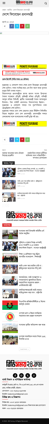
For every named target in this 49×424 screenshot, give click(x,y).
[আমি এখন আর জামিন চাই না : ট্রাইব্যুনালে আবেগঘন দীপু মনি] (9, 184)
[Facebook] (11, 26)
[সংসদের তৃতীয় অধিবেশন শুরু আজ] (10, 328)
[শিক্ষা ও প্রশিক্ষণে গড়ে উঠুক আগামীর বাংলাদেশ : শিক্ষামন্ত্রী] (10, 257)
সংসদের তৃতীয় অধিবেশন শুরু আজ (32, 324)
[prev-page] (3, 205)
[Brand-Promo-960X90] (24, 66)
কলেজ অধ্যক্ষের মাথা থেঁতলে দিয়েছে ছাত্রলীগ (13, 154)
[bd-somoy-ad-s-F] (24, 73)
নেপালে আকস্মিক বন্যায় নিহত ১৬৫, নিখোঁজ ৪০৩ (32, 337)
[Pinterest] (22, 26)
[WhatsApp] (27, 26)
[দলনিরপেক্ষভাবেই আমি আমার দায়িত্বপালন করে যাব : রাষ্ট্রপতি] (9, 197)
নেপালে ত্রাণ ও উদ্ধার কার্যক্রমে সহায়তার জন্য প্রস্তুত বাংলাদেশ (30, 314)
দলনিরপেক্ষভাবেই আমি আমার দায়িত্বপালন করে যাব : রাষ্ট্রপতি (30, 291)
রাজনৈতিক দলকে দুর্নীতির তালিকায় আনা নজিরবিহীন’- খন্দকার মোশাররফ (36, 155)
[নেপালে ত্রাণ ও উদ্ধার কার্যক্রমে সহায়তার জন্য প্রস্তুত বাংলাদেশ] (10, 316)
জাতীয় (9, 10)
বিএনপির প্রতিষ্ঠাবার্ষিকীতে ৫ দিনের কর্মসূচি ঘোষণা (32, 302)
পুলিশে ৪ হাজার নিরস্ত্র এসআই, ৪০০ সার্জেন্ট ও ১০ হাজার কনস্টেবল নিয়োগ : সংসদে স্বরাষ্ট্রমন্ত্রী (32, 245)
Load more (23, 349)
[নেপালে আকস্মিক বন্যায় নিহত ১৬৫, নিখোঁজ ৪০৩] (10, 340)
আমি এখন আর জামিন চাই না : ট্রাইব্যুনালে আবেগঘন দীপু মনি (30, 267)
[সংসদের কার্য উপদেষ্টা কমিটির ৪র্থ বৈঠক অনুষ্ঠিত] (10, 234)
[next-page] (7, 205)
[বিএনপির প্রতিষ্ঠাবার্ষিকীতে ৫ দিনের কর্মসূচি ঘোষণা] (10, 305)
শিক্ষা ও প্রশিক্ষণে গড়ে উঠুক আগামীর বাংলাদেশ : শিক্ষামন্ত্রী (30, 255)
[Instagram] (21, 375)
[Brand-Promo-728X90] (24, 123)
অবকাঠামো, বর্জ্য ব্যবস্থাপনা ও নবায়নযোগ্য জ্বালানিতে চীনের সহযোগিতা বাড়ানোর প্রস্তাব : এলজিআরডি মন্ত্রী (30, 281)
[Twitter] (17, 26)
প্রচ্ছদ (4, 10)
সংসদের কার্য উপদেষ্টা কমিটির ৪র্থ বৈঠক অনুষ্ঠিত (31, 232)
